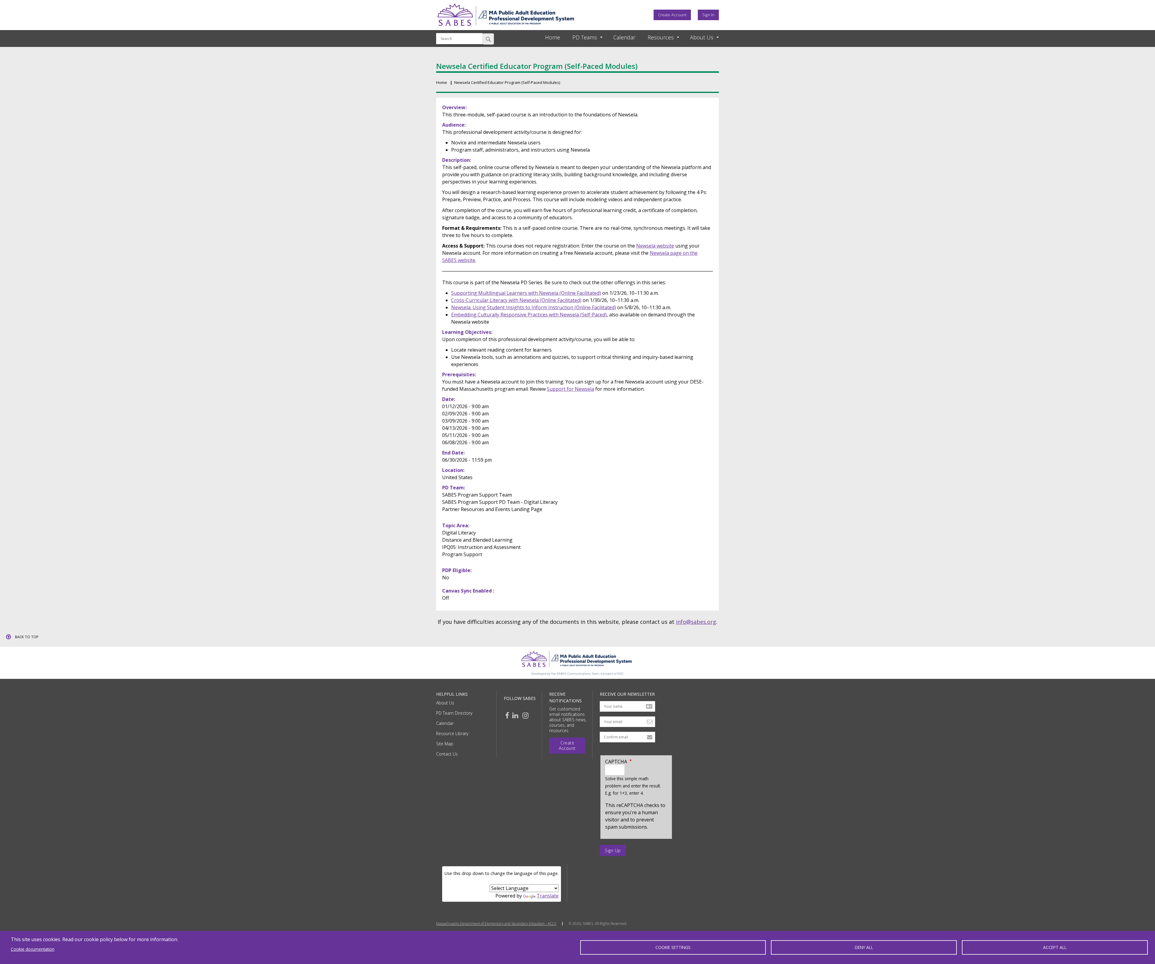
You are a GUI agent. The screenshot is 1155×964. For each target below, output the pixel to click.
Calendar (445, 723)
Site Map (444, 744)
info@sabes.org (696, 621)
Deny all (864, 947)
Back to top (26, 636)
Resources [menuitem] (661, 37)
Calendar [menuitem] (624, 37)
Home (441, 82)
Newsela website (655, 245)
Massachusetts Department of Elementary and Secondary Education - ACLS (496, 924)
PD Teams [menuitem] (584, 37)
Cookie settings (673, 947)
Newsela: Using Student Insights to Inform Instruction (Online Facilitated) (533, 307)
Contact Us (447, 754)
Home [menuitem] (552, 37)
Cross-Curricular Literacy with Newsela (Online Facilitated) (516, 300)
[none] (582, 37)
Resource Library (452, 733)
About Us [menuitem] (701, 37)
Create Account (672, 14)
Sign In (708, 14)
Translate (548, 895)
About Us (445, 703)
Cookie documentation (32, 949)
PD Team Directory (454, 713)
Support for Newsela (570, 389)
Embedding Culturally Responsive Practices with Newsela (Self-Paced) (529, 314)
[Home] (505, 28)
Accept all (1055, 947)
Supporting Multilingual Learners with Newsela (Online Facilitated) (526, 293)
